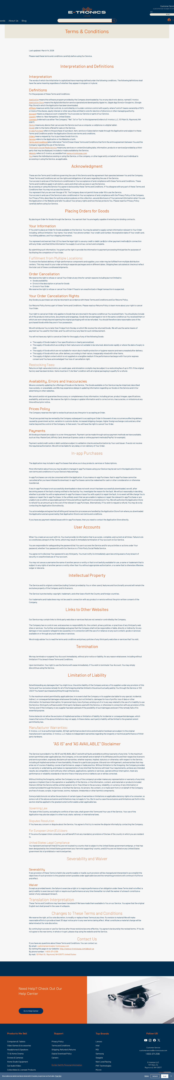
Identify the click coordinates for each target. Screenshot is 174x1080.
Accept (164, 1076)
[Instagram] (150, 1040)
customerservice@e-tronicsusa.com (53, 946)
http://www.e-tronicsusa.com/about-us (77, 948)
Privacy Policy (58, 1076)
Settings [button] (147, 1076)
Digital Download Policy (62, 1053)
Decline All (155, 1076)
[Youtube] (145, 1040)
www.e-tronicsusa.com (77, 153)
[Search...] (114, 20)
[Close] (171, 1076)
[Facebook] (154, 1040)
